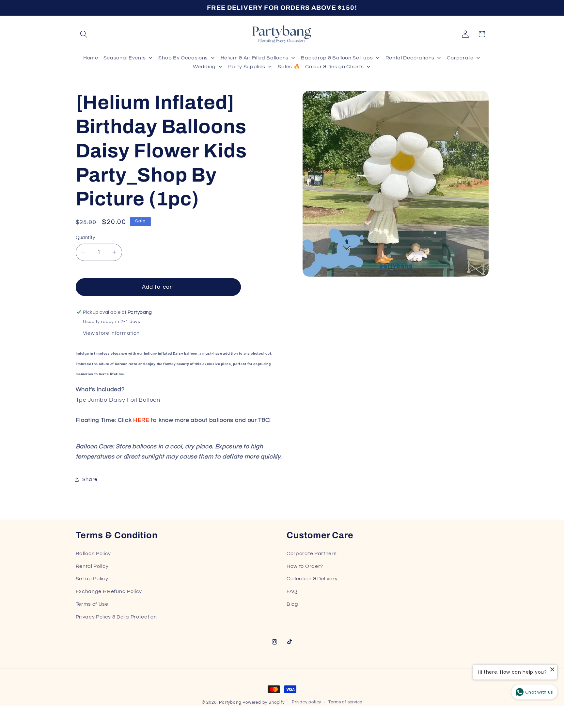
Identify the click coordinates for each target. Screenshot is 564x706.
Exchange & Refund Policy (109, 591)
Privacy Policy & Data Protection (116, 616)
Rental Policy (92, 566)
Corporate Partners (312, 553)
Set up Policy (92, 578)
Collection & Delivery (312, 578)
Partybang (230, 702)
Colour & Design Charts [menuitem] (334, 66)
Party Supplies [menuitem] (246, 66)
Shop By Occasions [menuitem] (183, 57)
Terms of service (345, 702)
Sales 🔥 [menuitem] (289, 66)
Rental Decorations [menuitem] (409, 57)
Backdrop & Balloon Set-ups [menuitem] (337, 57)
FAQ (292, 591)
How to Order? (305, 566)
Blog (292, 604)
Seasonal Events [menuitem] (124, 57)
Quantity (85, 237)
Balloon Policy (93, 553)
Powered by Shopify (264, 702)
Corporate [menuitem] (460, 57)
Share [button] (90, 479)
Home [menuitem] (90, 57)
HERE (141, 420)
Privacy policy (306, 702)
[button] (84, 34)
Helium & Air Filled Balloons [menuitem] (255, 57)
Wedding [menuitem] (204, 66)
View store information (111, 332)
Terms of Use (92, 604)
